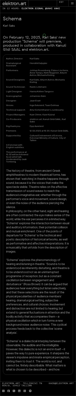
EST (61, 2)
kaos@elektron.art (61, 383)
